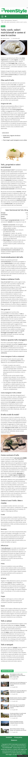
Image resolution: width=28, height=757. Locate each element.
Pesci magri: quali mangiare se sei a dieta (15, 140)
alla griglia (20, 473)
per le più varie (20, 458)
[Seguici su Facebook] (5, 16)
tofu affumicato (6, 548)
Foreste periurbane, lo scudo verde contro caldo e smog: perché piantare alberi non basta (18, 715)
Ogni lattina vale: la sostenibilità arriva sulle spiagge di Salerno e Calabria (17, 706)
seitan (7, 632)
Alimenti (3, 26)
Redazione (14, 740)
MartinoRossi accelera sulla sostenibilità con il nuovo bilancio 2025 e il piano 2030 (17, 675)
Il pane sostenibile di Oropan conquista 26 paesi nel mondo (16, 722)
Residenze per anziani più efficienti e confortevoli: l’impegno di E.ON (18, 691)
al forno (10, 582)
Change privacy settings (22, 755)
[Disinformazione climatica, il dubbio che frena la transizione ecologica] (5, 699)
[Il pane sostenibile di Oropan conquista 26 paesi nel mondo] (5, 723)
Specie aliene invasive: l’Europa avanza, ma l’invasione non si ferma (18, 729)
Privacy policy (18, 737)
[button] (26, 16)
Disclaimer (9, 737)
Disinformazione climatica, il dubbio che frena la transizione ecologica (18, 698)
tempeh (15, 647)
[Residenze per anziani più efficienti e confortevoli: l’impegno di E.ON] (5, 692)
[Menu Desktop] (2, 16)
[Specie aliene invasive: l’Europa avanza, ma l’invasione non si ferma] (5, 730)
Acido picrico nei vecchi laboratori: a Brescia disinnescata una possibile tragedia (18, 684)
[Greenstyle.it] (14, 10)
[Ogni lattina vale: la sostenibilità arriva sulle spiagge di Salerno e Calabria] (5, 706)
